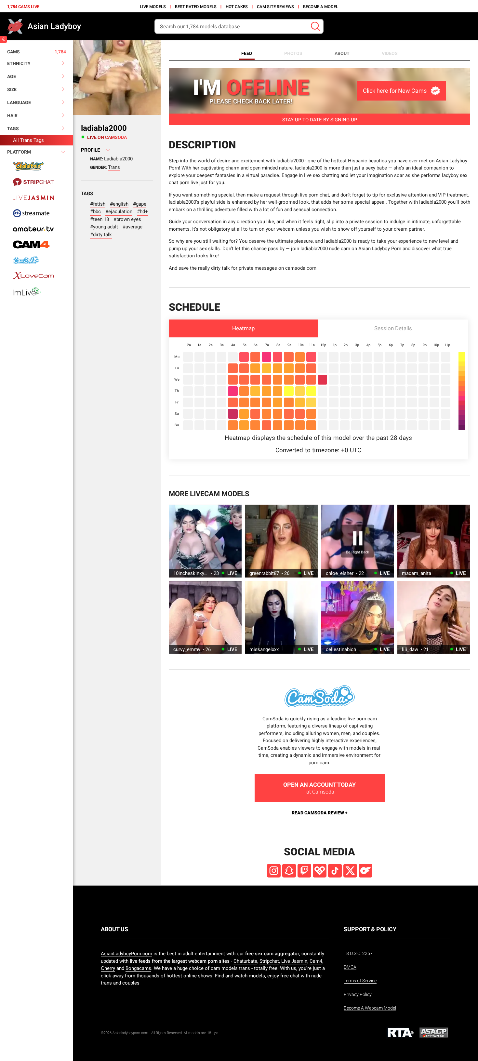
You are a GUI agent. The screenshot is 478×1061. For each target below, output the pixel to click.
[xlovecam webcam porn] (36, 275)
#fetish (97, 204)
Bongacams (138, 968)
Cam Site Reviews (275, 6)
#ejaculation (118, 211)
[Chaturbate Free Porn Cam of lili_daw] (433, 617)
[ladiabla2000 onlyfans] (365, 870)
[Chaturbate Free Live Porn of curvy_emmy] (205, 617)
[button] (243, 328)
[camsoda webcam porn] (36, 260)
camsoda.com (300, 268)
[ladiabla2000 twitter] (350, 870)
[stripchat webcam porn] (36, 182)
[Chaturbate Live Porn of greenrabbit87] (281, 541)
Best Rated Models (196, 6)
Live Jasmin (294, 961)
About (342, 53)
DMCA (350, 967)
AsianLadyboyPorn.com (126, 954)
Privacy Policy (358, 994)
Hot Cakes (237, 6)
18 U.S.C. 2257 (358, 953)
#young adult (104, 227)
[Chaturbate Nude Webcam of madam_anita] (433, 541)
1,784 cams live (23, 6)
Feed (246, 53)
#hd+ (142, 211)
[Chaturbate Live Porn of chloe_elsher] (357, 541)
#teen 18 (99, 219)
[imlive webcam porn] (36, 291)
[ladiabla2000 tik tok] (335, 870)
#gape (139, 204)
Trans (114, 167)
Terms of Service (360, 980)
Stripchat (269, 961)
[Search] (315, 26)
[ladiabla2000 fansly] (319, 870)
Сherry (108, 968)
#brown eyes (127, 219)
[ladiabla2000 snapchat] (289, 870)
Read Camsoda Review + (319, 812)
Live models (153, 6)
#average (132, 227)
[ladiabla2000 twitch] (304, 870)
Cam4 (316, 961)
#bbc (95, 211)
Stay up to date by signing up (319, 120)
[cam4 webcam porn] (36, 244)
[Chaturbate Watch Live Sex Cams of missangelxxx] (281, 617)
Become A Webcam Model (370, 1008)
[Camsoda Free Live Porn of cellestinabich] (357, 617)
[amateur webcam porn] (36, 229)
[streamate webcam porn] (36, 213)
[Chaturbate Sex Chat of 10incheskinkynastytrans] (205, 541)
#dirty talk (101, 235)
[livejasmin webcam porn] (36, 197)
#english (119, 204)
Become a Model (320, 6)
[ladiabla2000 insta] (274, 870)
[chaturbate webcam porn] (36, 166)
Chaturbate (245, 961)
